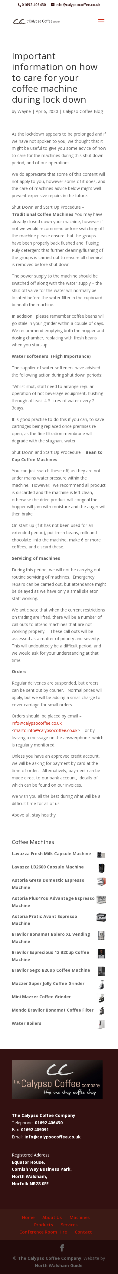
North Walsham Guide (59, 1265)
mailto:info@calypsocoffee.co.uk (45, 730)
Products (43, 1224)
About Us (52, 1217)
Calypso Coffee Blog (83, 111)
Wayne (24, 111)
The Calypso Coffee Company (49, 1258)
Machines (80, 1217)
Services (69, 1224)
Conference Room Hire (43, 1232)
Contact (83, 1232)
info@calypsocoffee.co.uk (37, 723)
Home (28, 1217)
